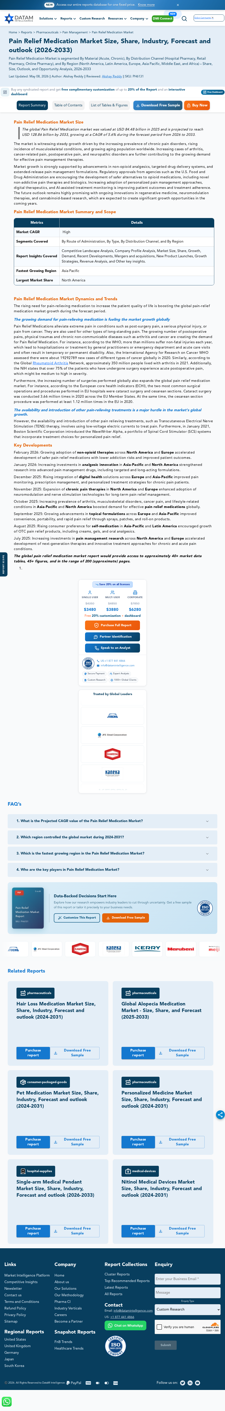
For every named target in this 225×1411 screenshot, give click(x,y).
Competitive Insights (21, 1282)
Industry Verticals (68, 1308)
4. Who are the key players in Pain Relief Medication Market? (67, 870)
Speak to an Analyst (115, 647)
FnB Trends (63, 1342)
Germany (11, 1353)
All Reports (113, 1294)
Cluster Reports (117, 1274)
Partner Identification (116, 636)
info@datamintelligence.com (117, 665)
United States (15, 1339)
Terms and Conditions (21, 1302)
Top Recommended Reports (127, 1281)
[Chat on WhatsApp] (125, 1326)
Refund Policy (15, 1308)
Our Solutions (65, 1289)
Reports (26, 32)
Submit (166, 1345)
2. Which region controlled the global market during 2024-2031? (70, 837)
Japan (9, 1359)
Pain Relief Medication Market (112, 32)
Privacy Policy (15, 1315)
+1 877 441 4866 (122, 1317)
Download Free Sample (127, 917)
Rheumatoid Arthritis (50, 363)
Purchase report (33, 1053)
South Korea (14, 1366)
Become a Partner (68, 1321)
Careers (60, 1315)
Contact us (13, 1295)
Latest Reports (116, 1287)
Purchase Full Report (116, 625)
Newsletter (13, 1289)
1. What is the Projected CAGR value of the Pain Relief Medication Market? (79, 821)
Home (13, 32)
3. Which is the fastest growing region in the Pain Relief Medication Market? (80, 853)
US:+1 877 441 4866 (113, 661)
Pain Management (75, 32)
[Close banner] (178, 5)
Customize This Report (79, 917)
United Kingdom (17, 1346)
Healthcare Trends (68, 1348)
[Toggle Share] (220, 1114)
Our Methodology (69, 1295)
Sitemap (11, 1321)
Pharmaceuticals (47, 32)
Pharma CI (62, 1302)
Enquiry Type (187, 1301)
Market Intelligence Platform (27, 1275)
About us (61, 1282)
